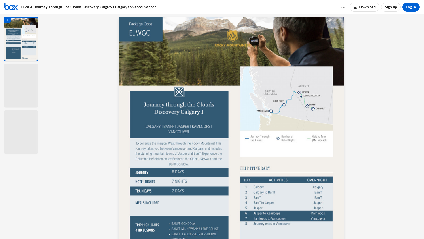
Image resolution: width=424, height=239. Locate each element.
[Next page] (224, 228)
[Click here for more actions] (343, 7)
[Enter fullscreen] (273, 228)
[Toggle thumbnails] (192, 228)
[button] (21, 39)
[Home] (11, 7)
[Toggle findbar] (200, 228)
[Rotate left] (257, 228)
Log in (411, 7)
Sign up (391, 7)
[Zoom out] (233, 228)
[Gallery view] (265, 228)
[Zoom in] (248, 228)
